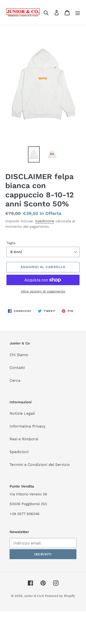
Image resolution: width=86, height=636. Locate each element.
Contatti (17, 367)
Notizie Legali (22, 413)
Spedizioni (19, 452)
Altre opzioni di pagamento (43, 291)
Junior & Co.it (34, 596)
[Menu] (77, 12)
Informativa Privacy (27, 426)
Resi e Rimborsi (24, 439)
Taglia (11, 243)
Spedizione (44, 221)
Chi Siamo (19, 355)
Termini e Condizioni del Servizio (40, 464)
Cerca (15, 380)
